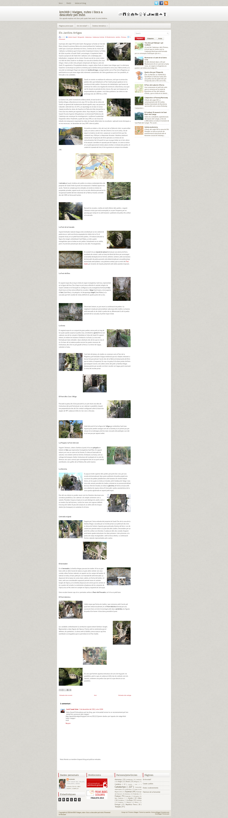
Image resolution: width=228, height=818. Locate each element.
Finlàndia (136, 794)
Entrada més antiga (124, 695)
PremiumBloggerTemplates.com (160, 812)
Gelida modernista (151, 127)
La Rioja (130, 800)
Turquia (118, 806)
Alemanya (118, 779)
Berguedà (81, 37)
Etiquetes (150, 38)
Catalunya (88, 37)
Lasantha (148, 812)
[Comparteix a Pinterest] (70, 690)
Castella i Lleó (133, 784)
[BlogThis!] (62, 690)
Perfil (68, 3)
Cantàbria (118, 784)
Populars (140, 38)
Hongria (136, 796)
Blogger (63, 814)
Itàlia (139, 798)
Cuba (136, 789)
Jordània (121, 800)
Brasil (128, 782)
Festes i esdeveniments (150, 788)
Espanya (128, 791)
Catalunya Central (99, 37)
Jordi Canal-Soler (72, 709)
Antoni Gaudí (72, 37)
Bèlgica (136, 781)
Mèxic (137, 802)
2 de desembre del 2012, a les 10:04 (91, 709)
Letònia (139, 800)
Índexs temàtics (100, 26)
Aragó (120, 782)
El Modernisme (110, 37)
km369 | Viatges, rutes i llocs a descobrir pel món (81, 13)
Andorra (138, 779)
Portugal (118, 804)
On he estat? (83, 26)
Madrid (129, 802)
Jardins (118, 37)
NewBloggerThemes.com (162, 814)
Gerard (72, 779)
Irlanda (130, 798)
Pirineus (124, 37)
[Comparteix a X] (65, 690)
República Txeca (132, 804)
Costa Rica (128, 789)
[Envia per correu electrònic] (60, 690)
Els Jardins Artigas (70, 33)
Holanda (128, 796)
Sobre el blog (80, 3)
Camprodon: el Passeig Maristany (156, 98)
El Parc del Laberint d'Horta (154, 85)
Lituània (120, 802)
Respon (68, 723)
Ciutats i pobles (148, 784)
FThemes (130, 812)
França (118, 796)
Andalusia (129, 779)
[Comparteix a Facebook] (67, 690)
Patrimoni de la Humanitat (151, 792)
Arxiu (160, 38)
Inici (61, 3)
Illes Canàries (119, 798)
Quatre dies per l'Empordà (154, 72)
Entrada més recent (65, 695)
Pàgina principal (66, 26)
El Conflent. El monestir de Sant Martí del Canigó (156, 113)
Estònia (127, 794)
